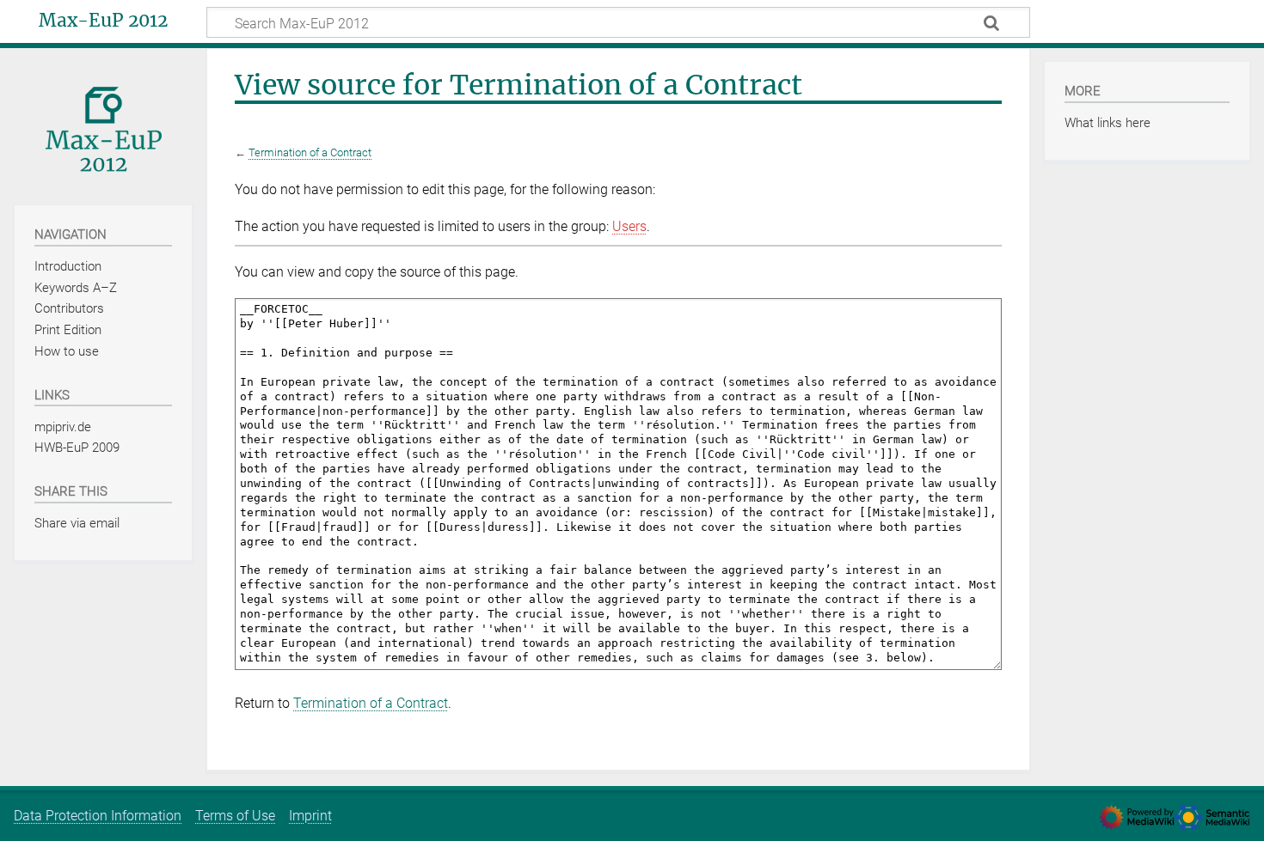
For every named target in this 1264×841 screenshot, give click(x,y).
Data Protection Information (97, 815)
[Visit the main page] (103, 125)
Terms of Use (235, 815)
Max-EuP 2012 (103, 20)
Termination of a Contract (310, 152)
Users (629, 226)
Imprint (310, 815)
